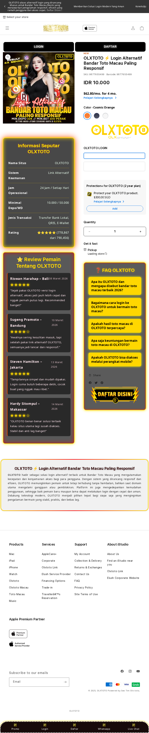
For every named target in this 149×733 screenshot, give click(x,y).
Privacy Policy (83, 587)
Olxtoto (14, 580)
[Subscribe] (65, 682)
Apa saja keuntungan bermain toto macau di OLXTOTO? (114, 343)
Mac (12, 554)
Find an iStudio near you (120, 562)
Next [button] (144, 6)
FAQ (77, 580)
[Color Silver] (105, 116)
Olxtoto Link (50, 567)
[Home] (56, 28)
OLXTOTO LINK (97, 166)
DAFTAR (110, 46)
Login (45, 728)
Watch (13, 574)
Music (13, 601)
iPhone (13, 567)
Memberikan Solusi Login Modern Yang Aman (99, 6)
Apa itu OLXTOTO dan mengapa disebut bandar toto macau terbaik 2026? (114, 286)
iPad (12, 560)
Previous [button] (5, 6)
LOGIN (39, 46)
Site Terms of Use (86, 594)
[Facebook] (91, 383)
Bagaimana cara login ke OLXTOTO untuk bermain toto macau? (114, 307)
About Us (113, 554)
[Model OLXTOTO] (114, 156)
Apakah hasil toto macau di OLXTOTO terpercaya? (112, 326)
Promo (15, 728)
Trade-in (47, 587)
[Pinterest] (102, 383)
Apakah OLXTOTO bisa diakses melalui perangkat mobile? (114, 359)
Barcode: (111, 74)
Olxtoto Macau (19, 587)
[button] (7, 28)
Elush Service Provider (56, 574)
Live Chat (133, 728)
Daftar (74, 728)
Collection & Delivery (88, 560)
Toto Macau (17, 594)
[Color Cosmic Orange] (87, 115)
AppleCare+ (49, 554)
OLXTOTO (102, 690)
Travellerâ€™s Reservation (51, 596)
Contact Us (81, 574)
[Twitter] (97, 383)
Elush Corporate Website (123, 578)
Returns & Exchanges (88, 567)
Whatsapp (104, 728)
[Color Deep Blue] (97, 116)
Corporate (48, 560)
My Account (82, 554)
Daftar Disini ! (54, 10)
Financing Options (53, 580)
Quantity (90, 222)
